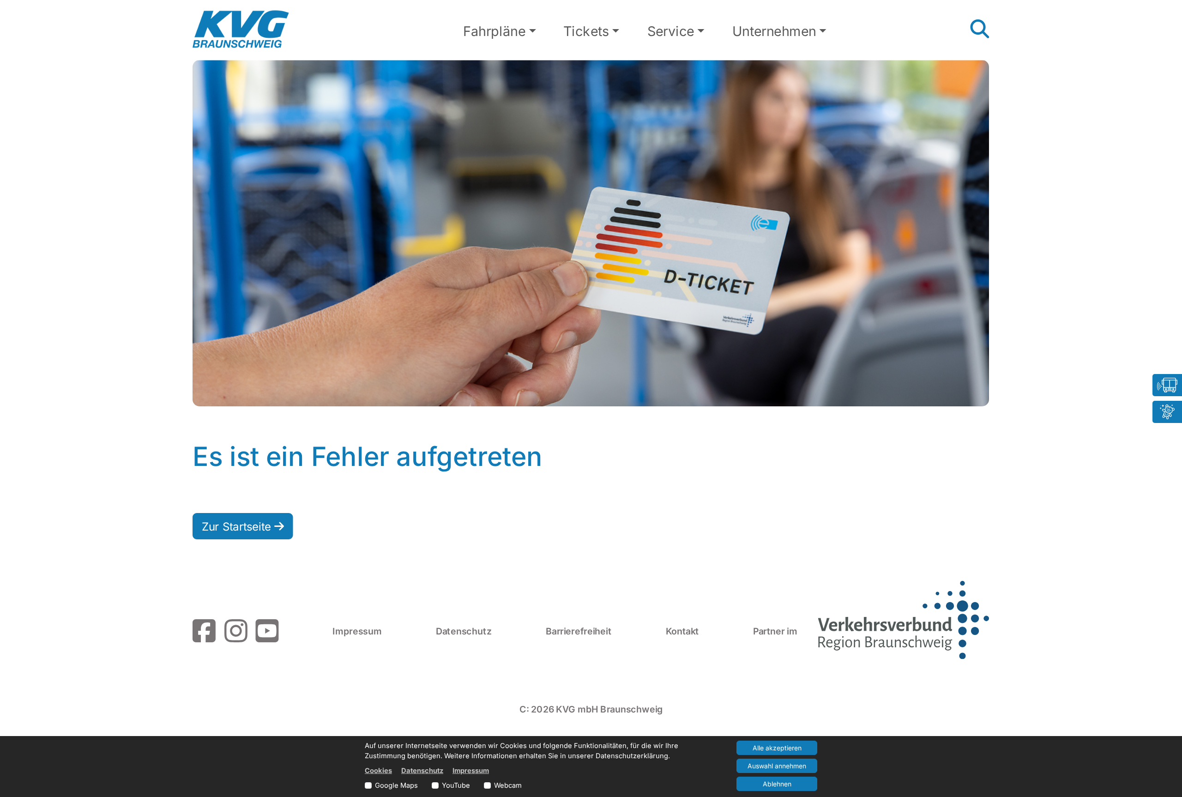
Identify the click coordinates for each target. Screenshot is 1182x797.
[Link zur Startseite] (241, 29)
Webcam (508, 785)
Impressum (357, 630)
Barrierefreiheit (579, 630)
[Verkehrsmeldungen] (1167, 385)
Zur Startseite (238, 526)
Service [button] (670, 31)
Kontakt (682, 630)
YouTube (456, 785)
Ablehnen (777, 784)
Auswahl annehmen (777, 766)
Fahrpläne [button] (494, 31)
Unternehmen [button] (774, 31)
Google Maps (396, 785)
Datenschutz (463, 630)
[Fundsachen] (1167, 412)
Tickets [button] (586, 31)
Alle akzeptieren (777, 748)
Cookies (378, 771)
